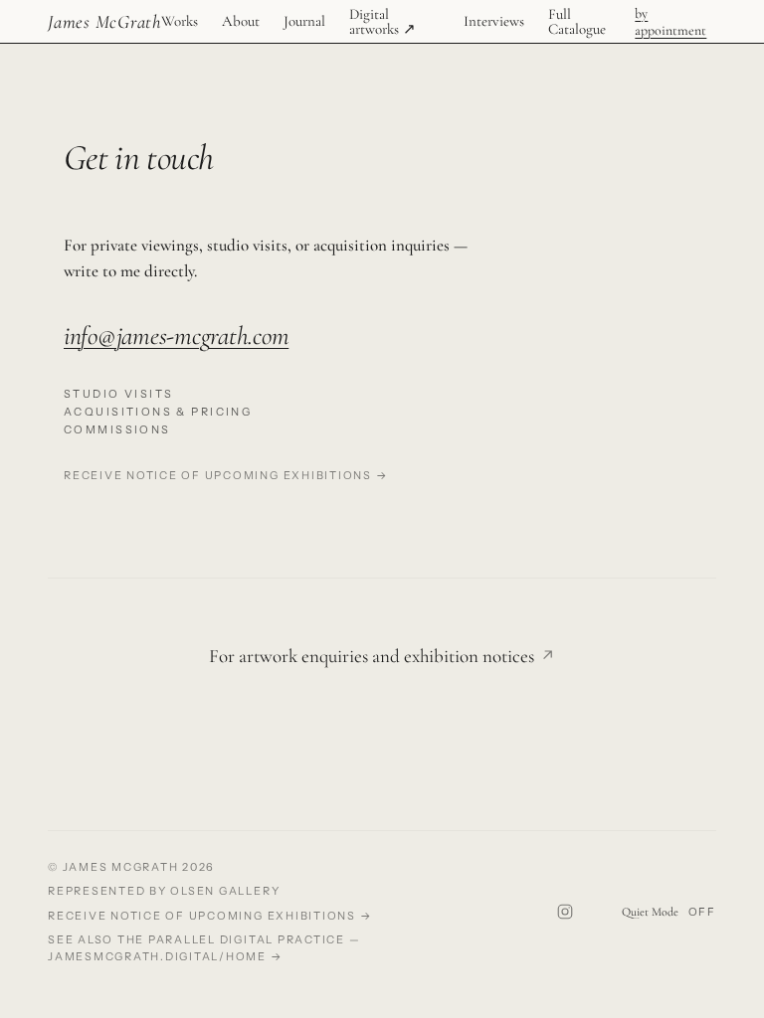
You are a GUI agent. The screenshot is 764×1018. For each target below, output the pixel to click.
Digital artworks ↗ (382, 22)
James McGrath (104, 21)
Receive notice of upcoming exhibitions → (226, 475)
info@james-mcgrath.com (176, 335)
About (241, 21)
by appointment (670, 22)
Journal (304, 21)
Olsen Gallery (225, 891)
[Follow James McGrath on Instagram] (565, 912)
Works (179, 21)
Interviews (494, 21)
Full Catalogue (577, 22)
